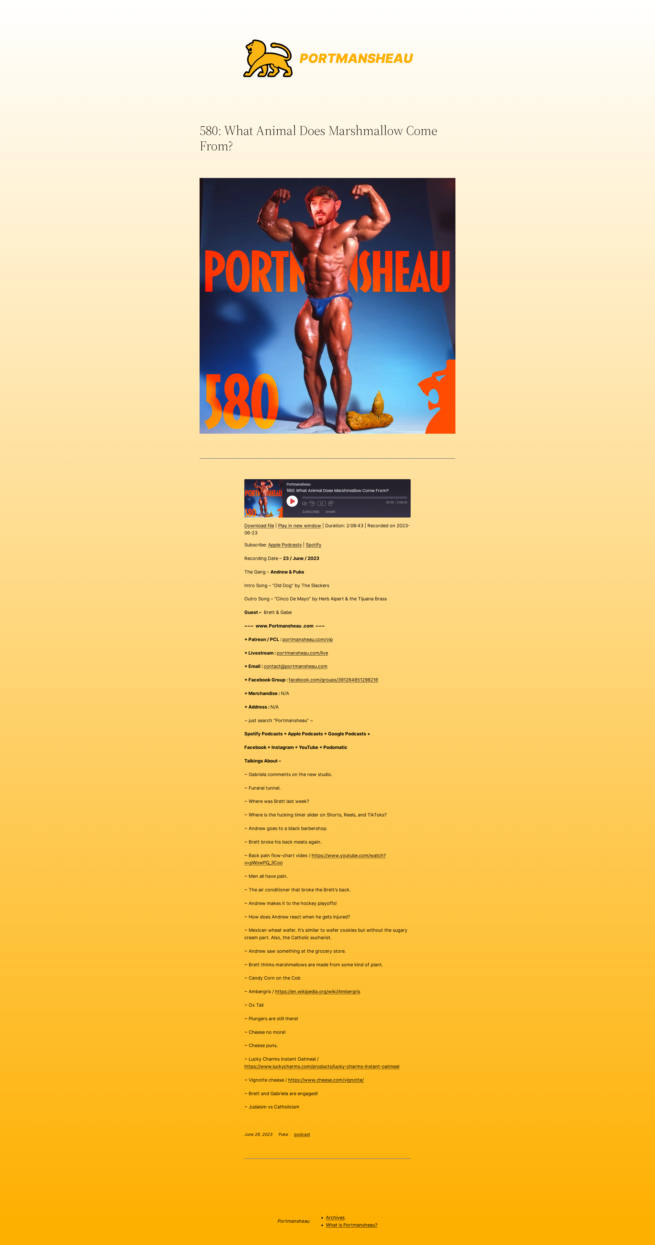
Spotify (313, 544)
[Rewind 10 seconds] (312, 503)
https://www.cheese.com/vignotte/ (326, 1080)
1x (321, 503)
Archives (335, 1217)
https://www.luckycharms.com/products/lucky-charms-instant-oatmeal (321, 1066)
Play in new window (299, 525)
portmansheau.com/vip (307, 639)
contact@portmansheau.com (296, 666)
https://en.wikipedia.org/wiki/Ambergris (317, 991)
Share (330, 512)
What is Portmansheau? (351, 1225)
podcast (302, 1134)
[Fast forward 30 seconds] (330, 503)
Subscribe (311, 512)
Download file (259, 525)
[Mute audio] (304, 503)
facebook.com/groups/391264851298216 (333, 679)
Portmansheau (294, 1221)
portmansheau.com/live (302, 653)
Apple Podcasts (285, 544)
